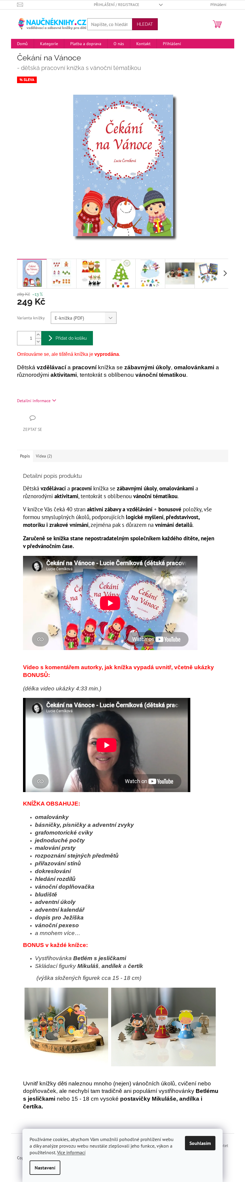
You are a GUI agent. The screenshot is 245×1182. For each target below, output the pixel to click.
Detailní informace (33, 400)
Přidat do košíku (71, 338)
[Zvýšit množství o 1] (38, 334)
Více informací (71, 1152)
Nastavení (45, 1168)
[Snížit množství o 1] (38, 341)
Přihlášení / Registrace (116, 4)
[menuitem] (22, 43)
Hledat (145, 24)
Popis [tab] (25, 456)
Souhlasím (200, 1143)
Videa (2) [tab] (44, 456)
